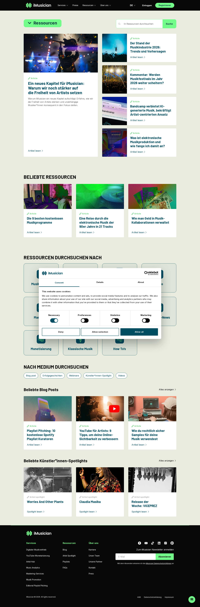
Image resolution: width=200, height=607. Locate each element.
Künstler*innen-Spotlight (98, 375)
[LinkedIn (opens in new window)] (159, 543)
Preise (75, 5)
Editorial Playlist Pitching (37, 585)
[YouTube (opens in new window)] (146, 543)
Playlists (66, 561)
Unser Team (94, 555)
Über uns (104, 5)
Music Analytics (33, 567)
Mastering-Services (35, 573)
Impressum (169, 597)
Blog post (31, 375)
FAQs (65, 567)
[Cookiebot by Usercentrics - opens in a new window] (146, 273)
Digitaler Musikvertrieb (36, 550)
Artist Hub (30, 561)
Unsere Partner (95, 561)
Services (62, 5)
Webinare (74, 375)
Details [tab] (100, 282)
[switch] (85, 320)
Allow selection (100, 332)
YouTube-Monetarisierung (38, 555)
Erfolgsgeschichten (52, 375)
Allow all (139, 332)
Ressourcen (88, 5)
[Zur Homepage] (38, 5)
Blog (65, 550)
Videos (121, 375)
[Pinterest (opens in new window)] (172, 543)
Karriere (92, 550)
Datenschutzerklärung (152, 597)
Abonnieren (164, 556)
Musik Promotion (33, 579)
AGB (139, 597)
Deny (61, 332)
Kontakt (92, 567)
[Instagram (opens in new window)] (165, 543)
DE (131, 5)
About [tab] (141, 282)
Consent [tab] (59, 282)
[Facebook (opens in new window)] (139, 543)
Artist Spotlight (69, 555)
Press (91, 573)
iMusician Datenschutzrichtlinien (158, 563)
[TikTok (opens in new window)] (152, 543)
